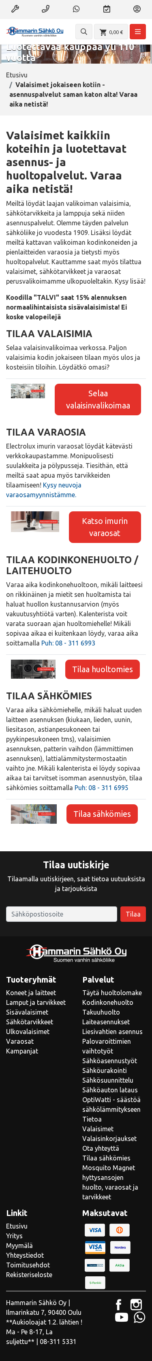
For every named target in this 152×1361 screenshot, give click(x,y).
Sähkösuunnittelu (107, 1080)
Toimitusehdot (28, 1265)
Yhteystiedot (25, 1255)
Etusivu (17, 75)
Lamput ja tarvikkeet (36, 1002)
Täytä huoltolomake (112, 992)
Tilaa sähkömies (102, 813)
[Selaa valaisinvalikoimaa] (28, 390)
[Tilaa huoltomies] (33, 668)
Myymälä (19, 1245)
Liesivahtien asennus (112, 1031)
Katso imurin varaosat (105, 527)
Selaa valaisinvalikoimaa (98, 399)
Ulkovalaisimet (27, 1031)
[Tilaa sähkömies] (34, 813)
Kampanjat (22, 1051)
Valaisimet (97, 1128)
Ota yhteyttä (100, 1148)
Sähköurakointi (104, 1070)
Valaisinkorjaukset (109, 1138)
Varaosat (20, 1041)
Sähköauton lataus (110, 1090)
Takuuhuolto (101, 1012)
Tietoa (92, 1119)
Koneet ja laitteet (31, 992)
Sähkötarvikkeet (29, 1022)
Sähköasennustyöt (109, 1060)
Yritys (14, 1235)
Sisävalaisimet (27, 1012)
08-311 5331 (58, 1341)
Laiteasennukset (106, 1022)
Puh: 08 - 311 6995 (101, 787)
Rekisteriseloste (29, 1274)
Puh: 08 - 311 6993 (68, 643)
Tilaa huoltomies (102, 669)
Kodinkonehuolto (107, 1002)
